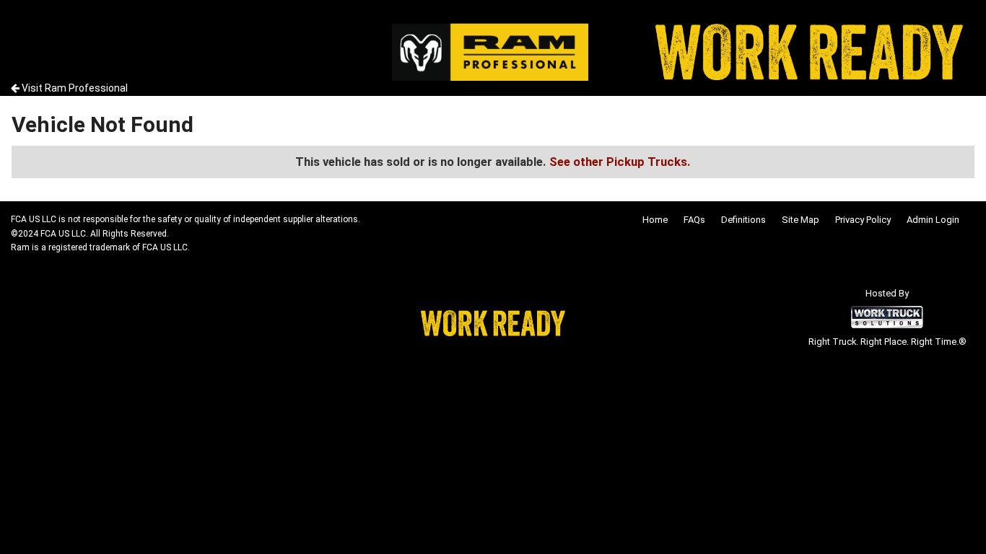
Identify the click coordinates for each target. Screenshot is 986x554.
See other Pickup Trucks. (620, 161)
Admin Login (933, 219)
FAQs (694, 219)
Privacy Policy (863, 219)
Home (655, 219)
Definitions (743, 219)
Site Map (800, 219)
